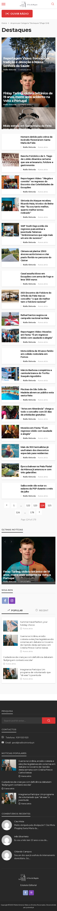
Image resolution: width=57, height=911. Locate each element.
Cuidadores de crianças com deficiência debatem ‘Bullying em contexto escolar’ (28, 658)
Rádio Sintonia (9, 70)
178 (32, 512)
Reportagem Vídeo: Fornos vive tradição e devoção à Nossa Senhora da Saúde (26, 62)
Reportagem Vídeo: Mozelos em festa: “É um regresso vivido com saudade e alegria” (37, 335)
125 (49, 505)
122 (28, 505)
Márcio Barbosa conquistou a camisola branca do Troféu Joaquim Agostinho (36, 373)
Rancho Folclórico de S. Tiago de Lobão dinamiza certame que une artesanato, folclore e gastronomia (37, 160)
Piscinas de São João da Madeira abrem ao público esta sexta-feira (37, 392)
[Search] (52, 4)
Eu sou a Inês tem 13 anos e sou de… (31, 840)
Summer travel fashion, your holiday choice (34, 623)
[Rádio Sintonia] (28, 877)
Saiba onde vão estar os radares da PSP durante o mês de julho (37, 488)
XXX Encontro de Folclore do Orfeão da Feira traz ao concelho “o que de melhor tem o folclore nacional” (36, 297)
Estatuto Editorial (28, 885)
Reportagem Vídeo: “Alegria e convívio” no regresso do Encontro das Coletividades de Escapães (37, 183)
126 (18, 512)
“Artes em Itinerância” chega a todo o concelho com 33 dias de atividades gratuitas (37, 411)
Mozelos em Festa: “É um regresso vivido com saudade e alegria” (36, 431)
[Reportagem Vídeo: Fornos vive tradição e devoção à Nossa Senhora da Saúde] (28, 54)
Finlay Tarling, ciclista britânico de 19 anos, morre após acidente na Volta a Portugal (28, 97)
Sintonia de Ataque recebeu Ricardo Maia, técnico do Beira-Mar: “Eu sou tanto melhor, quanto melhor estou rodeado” (37, 206)
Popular (17, 610)
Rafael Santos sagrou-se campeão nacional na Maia (35, 316)
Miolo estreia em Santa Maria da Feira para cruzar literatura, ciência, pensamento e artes (27, 575)
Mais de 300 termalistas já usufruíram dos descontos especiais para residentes (35, 450)
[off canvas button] (3, 4)
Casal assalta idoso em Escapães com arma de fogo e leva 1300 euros (37, 276)
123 (35, 505)
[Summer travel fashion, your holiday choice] (10, 626)
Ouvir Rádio (19, 13)
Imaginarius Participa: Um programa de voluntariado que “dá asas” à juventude (35, 672)
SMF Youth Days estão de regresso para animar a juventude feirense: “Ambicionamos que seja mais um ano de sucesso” (37, 232)
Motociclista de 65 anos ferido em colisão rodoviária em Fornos (37, 354)
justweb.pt (30, 907)
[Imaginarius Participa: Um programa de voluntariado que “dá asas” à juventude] (10, 673)
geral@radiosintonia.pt (23, 742)
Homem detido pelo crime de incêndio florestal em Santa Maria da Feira (36, 140)
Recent (43, 610)
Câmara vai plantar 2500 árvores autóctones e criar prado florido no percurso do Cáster (36, 256)
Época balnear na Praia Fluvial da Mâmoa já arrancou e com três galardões (36, 469)
